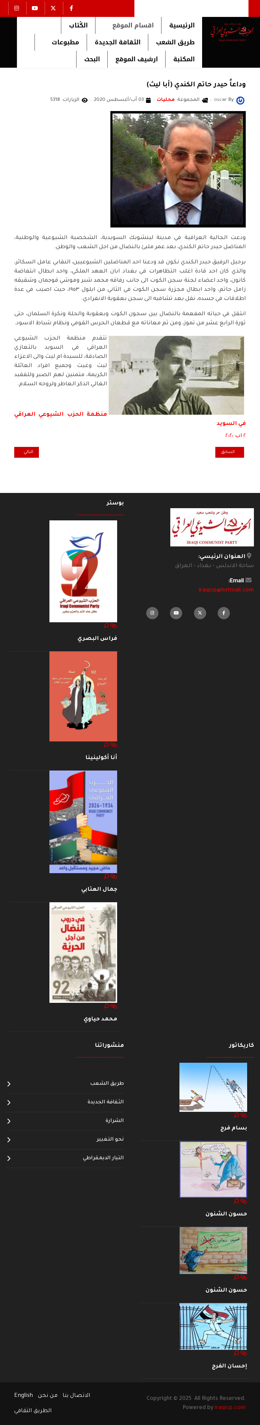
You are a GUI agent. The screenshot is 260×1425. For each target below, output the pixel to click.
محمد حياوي (100, 1019)
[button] (128, 25)
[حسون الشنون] (213, 1170)
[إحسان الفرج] (213, 1327)
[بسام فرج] (213, 1087)
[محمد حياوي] (83, 953)
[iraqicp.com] (228, 31)
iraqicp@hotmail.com (226, 590)
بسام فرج (233, 1128)
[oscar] (240, 101)
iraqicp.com (230, 1408)
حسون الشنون (226, 1214)
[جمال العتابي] (83, 822)
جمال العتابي (99, 890)
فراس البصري (97, 639)
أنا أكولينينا (101, 758)
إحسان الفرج (229, 1366)
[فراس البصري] (83, 571)
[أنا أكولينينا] (83, 697)
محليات (166, 100)
